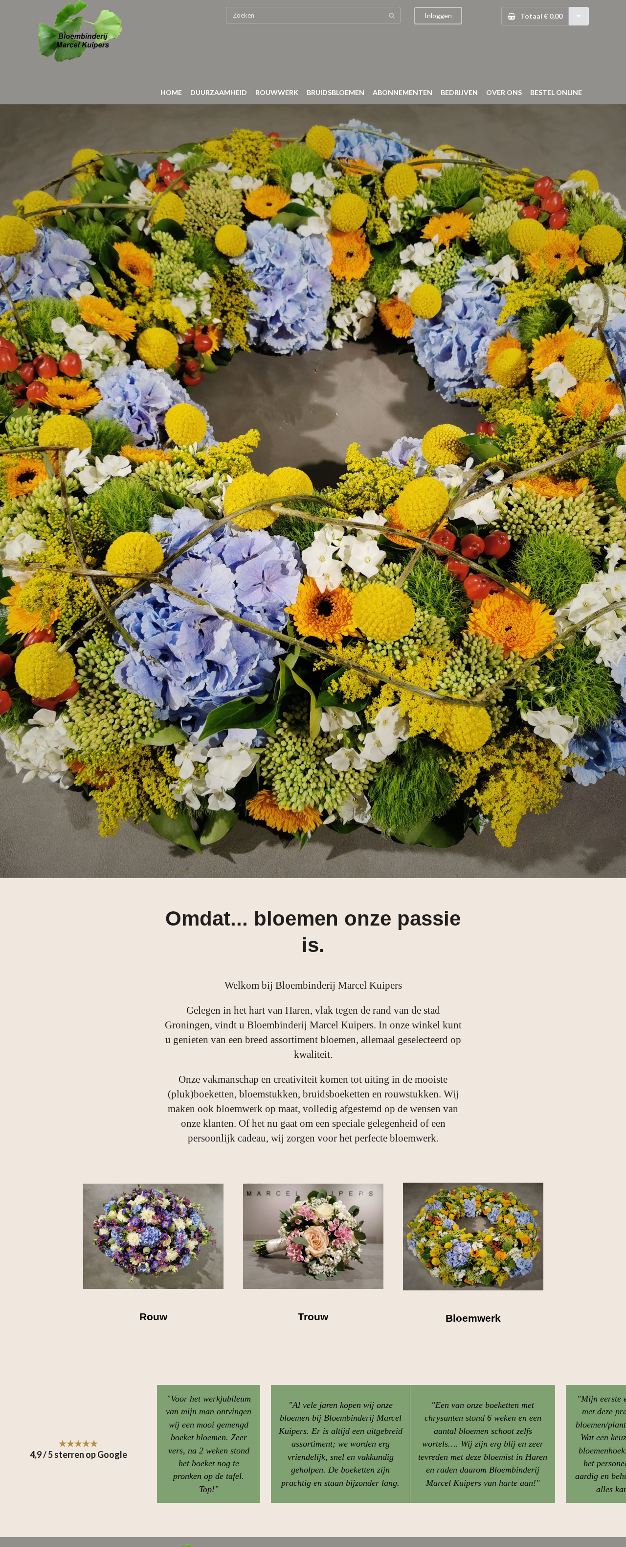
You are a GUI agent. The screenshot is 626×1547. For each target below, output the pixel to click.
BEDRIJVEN (459, 92)
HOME (171, 92)
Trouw (313, 1316)
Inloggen (438, 15)
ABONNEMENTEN (402, 92)
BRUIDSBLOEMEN (335, 92)
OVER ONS (504, 92)
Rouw (153, 1316)
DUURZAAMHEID (218, 92)
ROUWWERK (276, 92)
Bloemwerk (473, 1318)
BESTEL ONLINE (556, 92)
